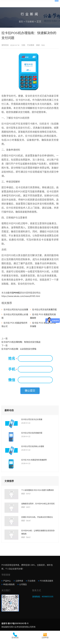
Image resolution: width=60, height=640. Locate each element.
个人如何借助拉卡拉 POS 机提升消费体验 (37, 490)
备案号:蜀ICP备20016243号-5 (14, 623)
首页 (21, 21)
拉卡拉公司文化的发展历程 (44, 309)
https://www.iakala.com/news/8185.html (20, 296)
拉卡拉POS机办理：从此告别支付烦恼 (18, 349)
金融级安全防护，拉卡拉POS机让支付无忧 (38, 504)
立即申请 (19, 581)
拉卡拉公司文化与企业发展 (16, 309)
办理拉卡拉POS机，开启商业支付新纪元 (37, 517)
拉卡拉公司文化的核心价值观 (32, 446)
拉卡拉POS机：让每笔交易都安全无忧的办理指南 (38, 532)
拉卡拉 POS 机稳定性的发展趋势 (34, 460)
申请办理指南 (9, 584)
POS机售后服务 (46, 581)
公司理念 (23, 584)
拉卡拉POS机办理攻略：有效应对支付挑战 (20, 342)
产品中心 (7, 581)
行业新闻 (30, 21)
